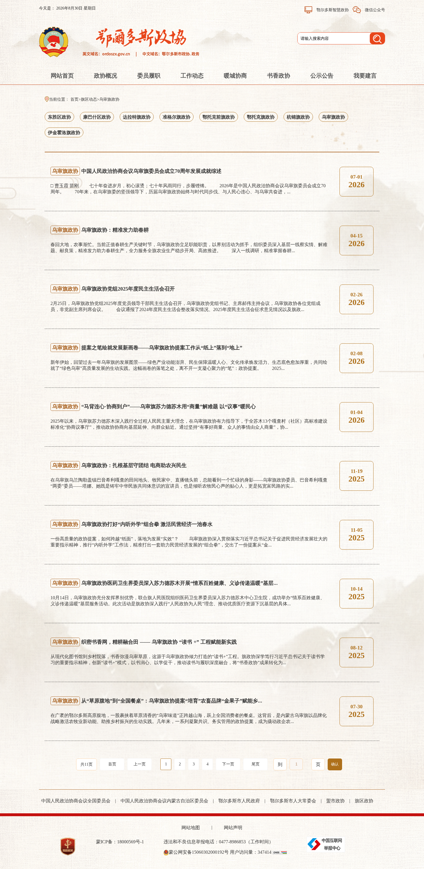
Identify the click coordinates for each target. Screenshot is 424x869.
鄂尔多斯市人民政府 (239, 800)
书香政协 (278, 75)
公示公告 (321, 75)
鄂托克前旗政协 (218, 117)
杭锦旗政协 (298, 117)
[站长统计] (280, 852)
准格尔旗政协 (176, 117)
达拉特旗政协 (137, 117)
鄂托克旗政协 (261, 117)
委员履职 (148, 75)
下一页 (228, 764)
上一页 (140, 764)
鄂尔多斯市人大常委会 (293, 800)
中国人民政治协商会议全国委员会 (75, 800)
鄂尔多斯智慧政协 (332, 10)
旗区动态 (89, 99)
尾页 (256, 764)
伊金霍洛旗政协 (64, 132)
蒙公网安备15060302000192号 (199, 852)
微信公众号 (374, 10)
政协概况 (105, 75)
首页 (74, 99)
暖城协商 (235, 75)
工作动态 (192, 75)
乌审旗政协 (109, 99)
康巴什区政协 (97, 117)
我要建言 (365, 75)
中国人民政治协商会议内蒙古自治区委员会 (164, 800)
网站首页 (62, 75)
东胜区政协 (59, 117)
